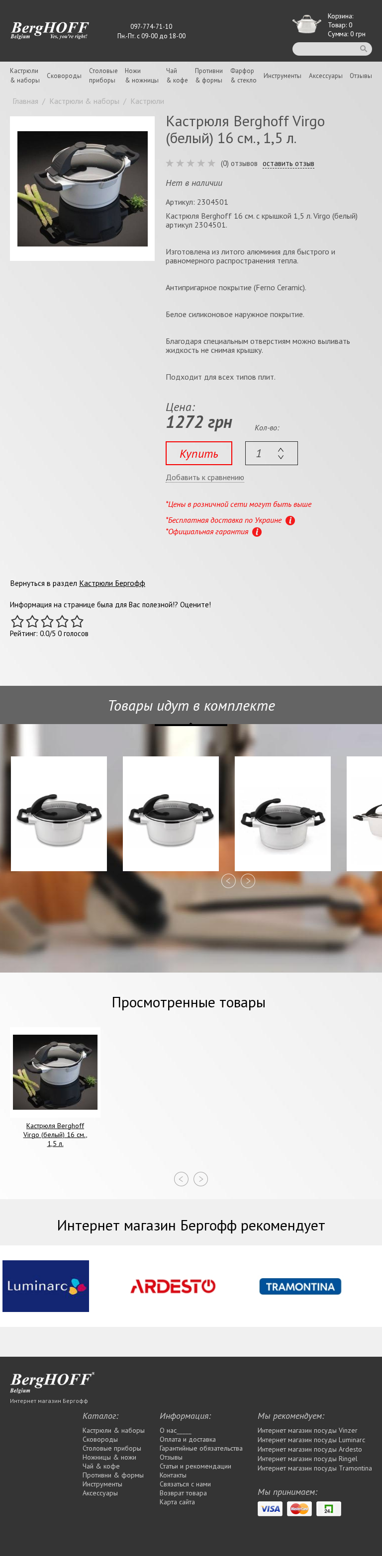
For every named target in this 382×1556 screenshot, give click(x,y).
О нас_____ (175, 1430)
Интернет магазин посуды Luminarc (311, 1439)
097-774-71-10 (151, 26)
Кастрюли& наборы (25, 75)
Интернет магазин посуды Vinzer (308, 1430)
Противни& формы (209, 75)
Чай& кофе (177, 75)
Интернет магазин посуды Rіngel (308, 1458)
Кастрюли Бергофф (112, 582)
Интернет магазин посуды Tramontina (315, 1468)
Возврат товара (183, 1492)
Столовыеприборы (103, 75)
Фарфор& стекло (243, 75)
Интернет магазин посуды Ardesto (310, 1449)
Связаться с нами (185, 1483)
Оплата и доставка (188, 1439)
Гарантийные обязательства (201, 1448)
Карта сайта (177, 1501)
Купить (199, 453)
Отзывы (361, 76)
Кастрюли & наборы (114, 1430)
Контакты (173, 1475)
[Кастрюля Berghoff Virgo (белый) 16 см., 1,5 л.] (82, 188)
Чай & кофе (101, 1466)
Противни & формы (113, 1475)
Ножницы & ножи (109, 1457)
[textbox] (271, 453)
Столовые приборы (112, 1448)
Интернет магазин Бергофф (49, 1400)
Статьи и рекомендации (195, 1466)
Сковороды (64, 76)
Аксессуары (326, 76)
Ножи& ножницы (142, 75)
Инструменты (282, 76)
